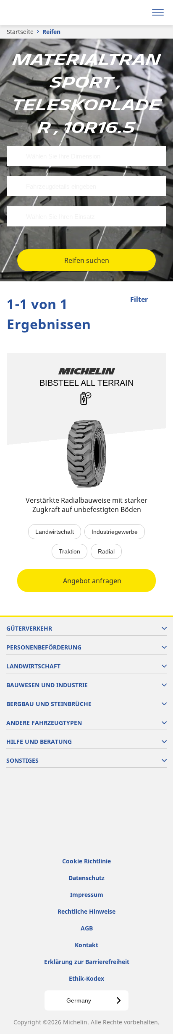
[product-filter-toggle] (160, 300)
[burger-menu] (157, 12)
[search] (138, 12)
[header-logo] (40, 12)
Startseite (20, 32)
